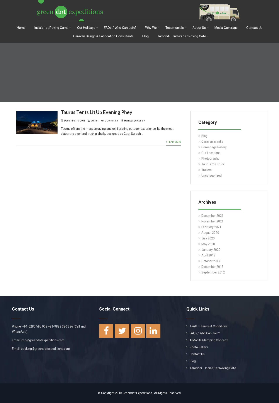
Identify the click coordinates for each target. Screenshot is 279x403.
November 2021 (212, 221)
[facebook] (106, 331)
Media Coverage (226, 28)
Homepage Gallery (134, 120)
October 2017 (210, 261)
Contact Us (254, 28)
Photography (210, 158)
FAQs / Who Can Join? (120, 28)
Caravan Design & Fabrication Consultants (103, 36)
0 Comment (111, 120)
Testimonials (174, 28)
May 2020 (208, 244)
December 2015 (212, 266)
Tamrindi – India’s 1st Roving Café (181, 36)
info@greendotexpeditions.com (43, 340)
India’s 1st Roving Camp (51, 28)
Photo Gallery (199, 347)
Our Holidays (86, 28)
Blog (145, 36)
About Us (199, 28)
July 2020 (208, 238)
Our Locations (210, 153)
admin (94, 120)
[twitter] (122, 331)
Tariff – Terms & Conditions (209, 326)
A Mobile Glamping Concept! (209, 340)
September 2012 (213, 272)
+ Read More (173, 141)
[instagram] (138, 331)
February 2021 (211, 227)
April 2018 (208, 255)
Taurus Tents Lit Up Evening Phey (96, 112)
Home (21, 28)
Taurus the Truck (213, 164)
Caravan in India (212, 141)
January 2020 (210, 249)
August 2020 (210, 232)
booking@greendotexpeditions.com (45, 348)
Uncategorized (211, 175)
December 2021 (212, 215)
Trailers (206, 170)
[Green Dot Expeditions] (139, 1)
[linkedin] (153, 331)
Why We (151, 28)
